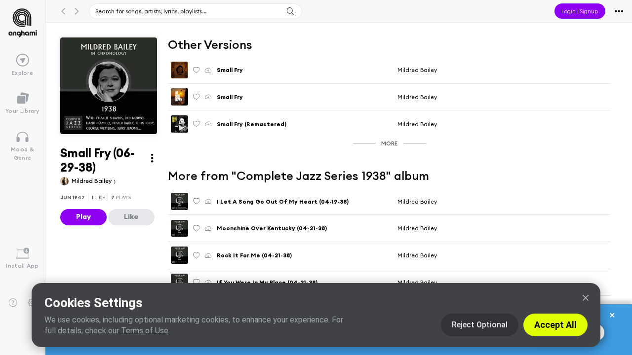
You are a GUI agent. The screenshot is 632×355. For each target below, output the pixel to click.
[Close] (585, 298)
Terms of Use (144, 330)
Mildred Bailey (92, 180)
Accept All (555, 325)
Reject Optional (480, 324)
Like (131, 216)
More (389, 143)
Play (83, 216)
